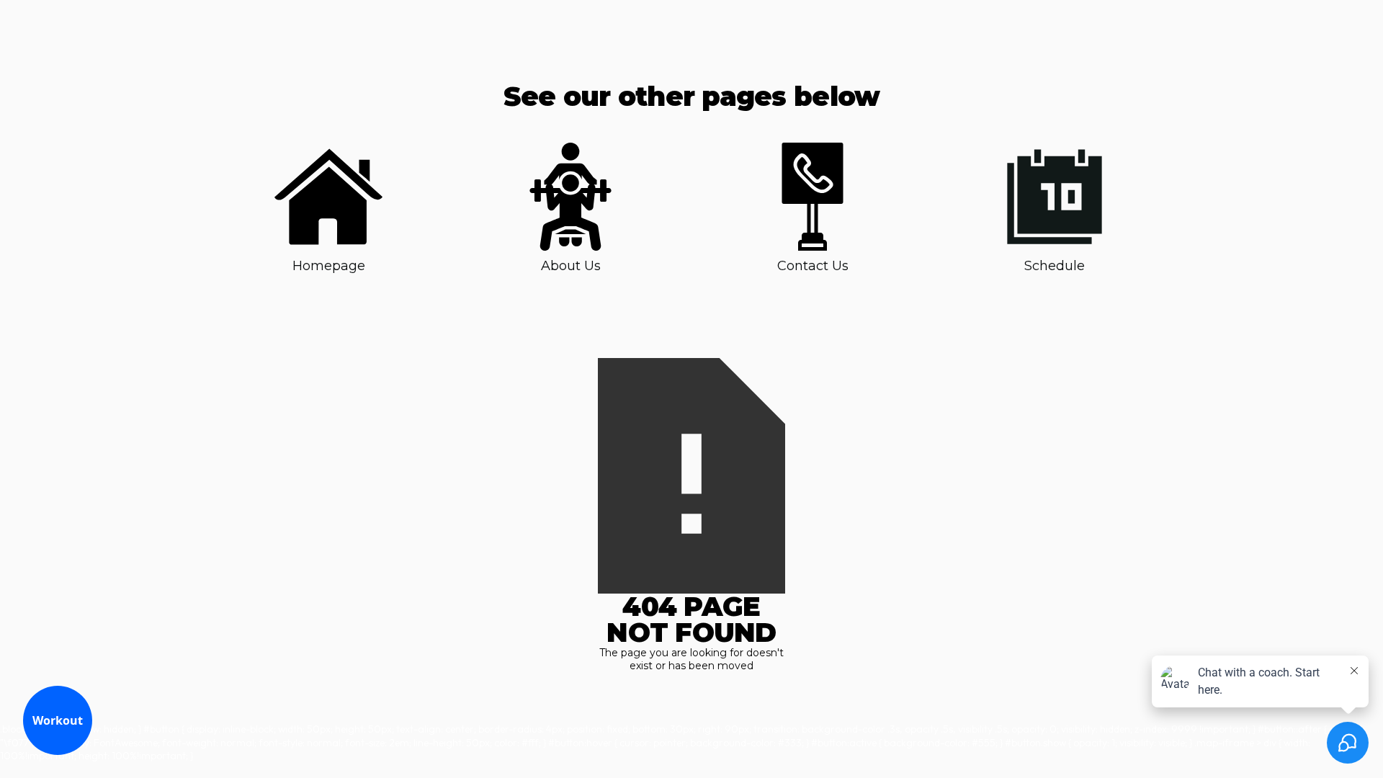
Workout (57, 720)
